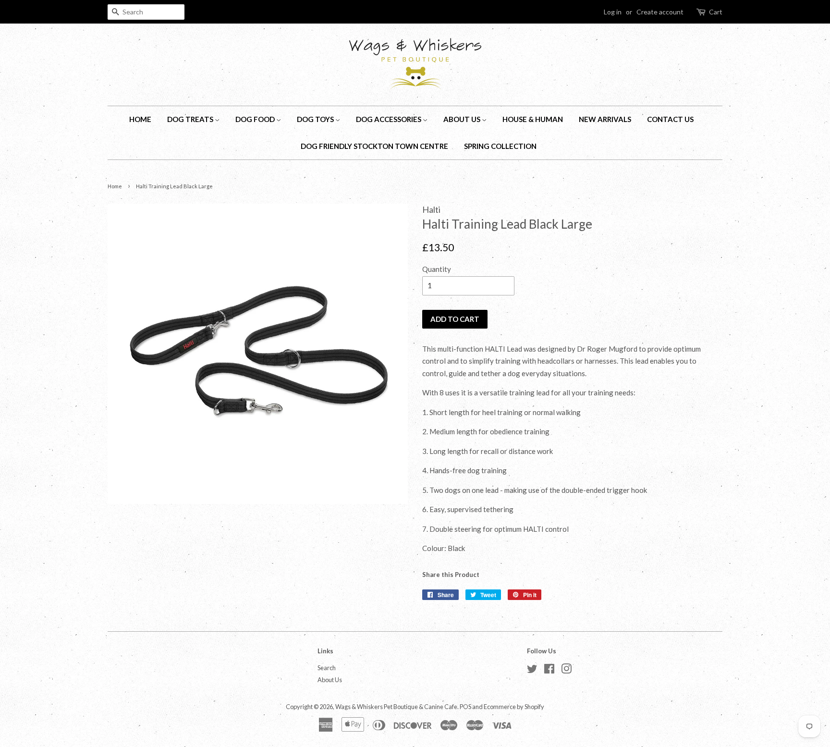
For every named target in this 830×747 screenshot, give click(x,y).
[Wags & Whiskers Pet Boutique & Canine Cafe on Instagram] (566, 670)
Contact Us (670, 119)
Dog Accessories (389, 119)
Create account (660, 12)
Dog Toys (316, 119)
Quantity (436, 269)
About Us (462, 119)
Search (326, 668)
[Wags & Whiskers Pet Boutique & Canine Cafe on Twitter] (532, 670)
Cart (715, 12)
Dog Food (255, 119)
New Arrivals (605, 119)
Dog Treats (191, 119)
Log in (613, 12)
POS (465, 706)
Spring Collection (500, 146)
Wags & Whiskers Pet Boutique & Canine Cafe (396, 706)
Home (140, 119)
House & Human (532, 119)
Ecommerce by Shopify (514, 706)
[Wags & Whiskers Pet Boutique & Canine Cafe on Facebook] (549, 670)
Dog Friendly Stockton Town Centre (374, 146)
